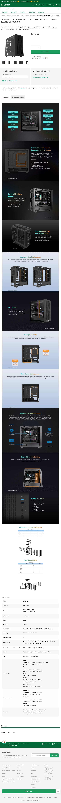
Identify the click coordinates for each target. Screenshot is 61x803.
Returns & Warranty (35, 781)
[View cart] (56, 4)
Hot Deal (18, 770)
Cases (22, 15)
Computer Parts (15, 15)
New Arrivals (19, 773)
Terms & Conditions (26, 800)
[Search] (58, 9)
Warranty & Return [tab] (18, 97)
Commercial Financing (8, 781)
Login (47, 4)
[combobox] (30, 8)
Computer (4, 12)
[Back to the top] (58, 791)
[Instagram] (47, 779)
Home (2, 15)
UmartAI (23, 12)
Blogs (3, 776)
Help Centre (33, 776)
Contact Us (33, 787)
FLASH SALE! (35, 1)
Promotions (19, 767)
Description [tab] (6, 97)
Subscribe (54, 755)
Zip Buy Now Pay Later (8, 779)
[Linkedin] (51, 779)
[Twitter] (51, 770)
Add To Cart (45, 52)
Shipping (32, 784)
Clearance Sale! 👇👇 (26, 1)
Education (32, 12)
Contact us (57, 743)
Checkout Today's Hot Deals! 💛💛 (10, 1)
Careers (4, 773)
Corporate (41, 12)
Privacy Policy (36, 800)
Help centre (47, 743)
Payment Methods (35, 779)
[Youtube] (51, 775)
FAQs (31, 773)
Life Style (13, 12)
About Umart (5, 767)
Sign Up (52, 4)
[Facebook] (47, 770)
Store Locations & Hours (8, 770)
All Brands (19, 779)
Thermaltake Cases (30, 15)
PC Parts (7, 15)
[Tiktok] (47, 775)
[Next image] (28, 63)
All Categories (20, 776)
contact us (23, 88)
